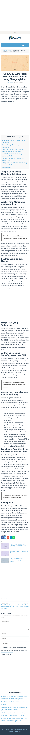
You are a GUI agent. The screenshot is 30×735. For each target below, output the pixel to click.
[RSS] (15, 32)
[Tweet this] (5, 537)
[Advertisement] (15, 15)
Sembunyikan (18, 137)
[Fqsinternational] (15, 37)
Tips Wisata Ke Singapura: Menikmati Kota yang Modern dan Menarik (18, 560)
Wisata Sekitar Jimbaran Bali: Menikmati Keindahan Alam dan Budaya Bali (18, 545)
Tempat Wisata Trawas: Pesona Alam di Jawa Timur (22, 604)
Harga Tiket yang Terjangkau (11, 151)
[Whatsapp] (13, 537)
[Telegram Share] (11, 537)
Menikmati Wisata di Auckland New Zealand (19, 552)
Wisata (7, 599)
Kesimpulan (6, 167)
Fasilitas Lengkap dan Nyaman (12, 149)
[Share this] (2, 537)
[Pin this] (8, 537)
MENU (26, 45)
